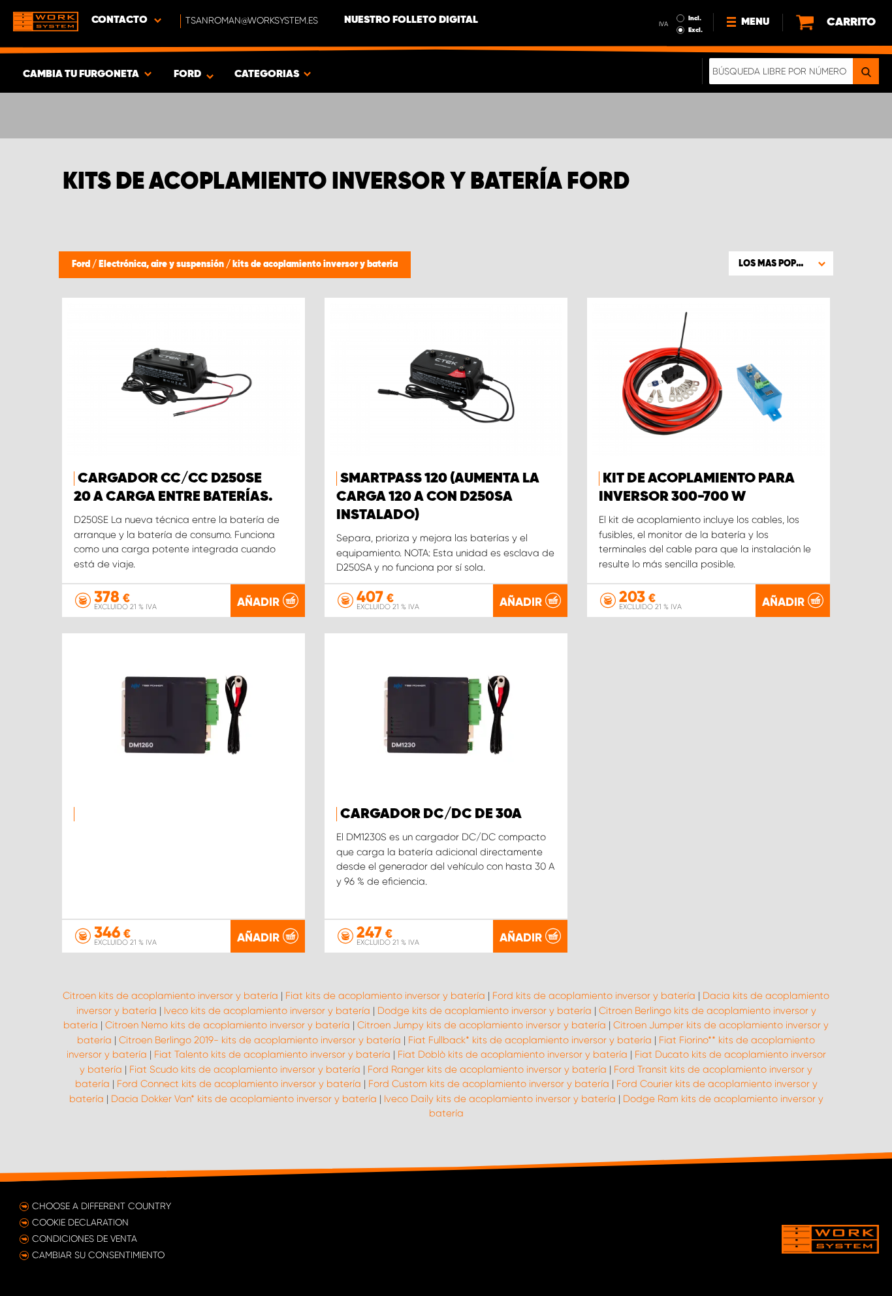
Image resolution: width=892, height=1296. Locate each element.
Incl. (694, 18)
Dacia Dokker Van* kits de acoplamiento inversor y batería (244, 1099)
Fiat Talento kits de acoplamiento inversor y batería (272, 1054)
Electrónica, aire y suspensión (162, 264)
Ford (82, 264)
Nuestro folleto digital (411, 20)
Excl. (695, 30)
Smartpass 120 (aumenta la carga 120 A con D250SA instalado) (437, 496)
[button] (781, 263)
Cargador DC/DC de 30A (431, 814)
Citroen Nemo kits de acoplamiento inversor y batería (227, 1025)
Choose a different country (101, 1206)
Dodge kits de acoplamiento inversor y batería (484, 1011)
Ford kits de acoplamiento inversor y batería (593, 996)
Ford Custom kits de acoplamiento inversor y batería (488, 1084)
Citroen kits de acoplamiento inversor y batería (170, 996)
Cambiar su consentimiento (98, 1255)
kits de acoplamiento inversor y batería (315, 264)
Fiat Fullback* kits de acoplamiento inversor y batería (530, 1040)
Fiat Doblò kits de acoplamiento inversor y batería (513, 1054)
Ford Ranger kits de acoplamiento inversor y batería (487, 1069)
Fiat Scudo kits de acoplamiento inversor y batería (244, 1069)
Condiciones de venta (84, 1238)
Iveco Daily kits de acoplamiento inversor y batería (500, 1099)
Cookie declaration (80, 1222)
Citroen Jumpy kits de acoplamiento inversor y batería (481, 1025)
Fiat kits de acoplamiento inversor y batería (385, 996)
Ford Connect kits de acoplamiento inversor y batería (239, 1084)
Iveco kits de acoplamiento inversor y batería (267, 1011)
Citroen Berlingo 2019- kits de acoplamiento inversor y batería (260, 1040)
